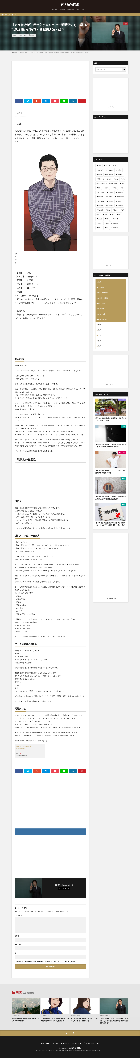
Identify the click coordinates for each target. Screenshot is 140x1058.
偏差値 (100, 174)
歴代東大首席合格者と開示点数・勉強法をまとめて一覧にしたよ (110, 419)
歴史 (115, 210)
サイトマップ (76, 1043)
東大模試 (111, 201)
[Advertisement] (50, 78)
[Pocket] (55, 101)
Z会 (115, 165)
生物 (107, 219)
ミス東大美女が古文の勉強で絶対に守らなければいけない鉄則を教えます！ (55, 1019)
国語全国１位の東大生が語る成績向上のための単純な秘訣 (25, 1019)
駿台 (107, 228)
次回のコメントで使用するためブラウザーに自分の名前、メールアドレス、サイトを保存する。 (47, 961)
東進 (108, 210)
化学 (110, 179)
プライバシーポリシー (91, 1043)
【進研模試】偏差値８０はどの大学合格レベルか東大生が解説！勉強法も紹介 (110, 498)
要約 (107, 223)
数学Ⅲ (107, 188)
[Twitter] (28, 101)
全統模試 (120, 174)
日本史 (115, 188)
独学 (119, 214)
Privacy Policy (77, 1050)
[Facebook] (19, 101)
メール (18, 944)
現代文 (32, 35)
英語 (99, 346)
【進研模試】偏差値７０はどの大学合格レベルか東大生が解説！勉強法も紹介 (110, 445)
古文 (116, 179)
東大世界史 (101, 192)
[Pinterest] (82, 101)
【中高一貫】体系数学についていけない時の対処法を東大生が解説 (110, 471)
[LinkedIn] (73, 101)
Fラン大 (108, 165)
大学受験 (54, 9)
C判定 (99, 165)
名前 (17, 936)
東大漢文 (120, 201)
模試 (99, 282)
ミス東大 (100, 170)
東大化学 (111, 192)
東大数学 (109, 196)
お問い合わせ (45, 1043)
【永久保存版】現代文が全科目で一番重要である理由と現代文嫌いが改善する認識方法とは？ (62, 52)
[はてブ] (46, 101)
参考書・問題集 (103, 298)
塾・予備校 (101, 303)
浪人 (99, 214)
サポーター (65, 1043)
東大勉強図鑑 (70, 4)
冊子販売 (55, 1043)
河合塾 (123, 210)
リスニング (110, 170)
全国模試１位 (109, 174)
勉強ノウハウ (81, 9)
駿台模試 (115, 228)
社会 (99, 341)
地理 (123, 179)
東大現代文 (110, 205)
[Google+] (37, 101)
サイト (17, 953)
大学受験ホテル (102, 183)
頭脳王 (100, 228)
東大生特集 (71, 9)
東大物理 (100, 205)
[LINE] (64, 101)
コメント (18, 915)
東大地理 (120, 192)
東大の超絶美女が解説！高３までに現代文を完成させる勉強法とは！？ (84, 1019)
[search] (124, 69)
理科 (99, 335)
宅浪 (122, 183)
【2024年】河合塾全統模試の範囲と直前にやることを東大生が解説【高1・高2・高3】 (110, 524)
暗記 (122, 188)
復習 (99, 188)
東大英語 (120, 205)
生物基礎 (115, 219)
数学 (99, 325)
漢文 (106, 214)
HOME (15, 52)
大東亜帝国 (114, 183)
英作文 (100, 223)
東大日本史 (101, 201)
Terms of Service (91, 1050)
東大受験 (62, 9)
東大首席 (100, 210)
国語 (26, 35)
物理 (113, 214)
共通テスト (101, 179)
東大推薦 (100, 196)
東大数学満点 (120, 196)
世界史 (119, 170)
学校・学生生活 (103, 293)
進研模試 (115, 223)
